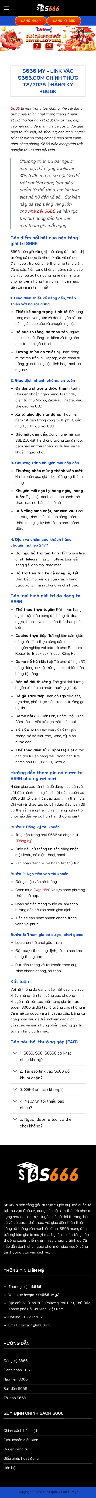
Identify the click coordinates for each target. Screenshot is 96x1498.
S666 (15, 108)
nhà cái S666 (41, 211)
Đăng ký (24, 840)
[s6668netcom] (48, 8)
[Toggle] (15, 1053)
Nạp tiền (42, 889)
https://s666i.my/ (41, 1294)
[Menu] (6, 8)
